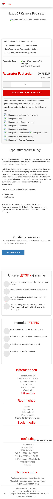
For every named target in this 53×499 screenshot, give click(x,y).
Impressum (28, 409)
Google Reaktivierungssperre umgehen (27, 481)
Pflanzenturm (34, 494)
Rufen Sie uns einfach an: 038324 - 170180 (26, 329)
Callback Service (27, 462)
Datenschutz (27, 412)
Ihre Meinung (13, 252)
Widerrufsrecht (27, 415)
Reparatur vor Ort (27, 376)
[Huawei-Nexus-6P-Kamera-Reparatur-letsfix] (28, 17)
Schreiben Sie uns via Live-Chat (22, 352)
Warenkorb (27, 390)
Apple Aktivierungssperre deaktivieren (27, 478)
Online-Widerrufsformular (27, 418)
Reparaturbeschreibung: (25, 150)
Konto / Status (27, 387)
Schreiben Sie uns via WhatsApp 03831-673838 (28, 337)
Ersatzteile (27, 384)
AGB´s (27, 406)
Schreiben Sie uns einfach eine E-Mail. (25, 344)
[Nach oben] (7, 495)
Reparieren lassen (28, 381)
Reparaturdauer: (10, 61)
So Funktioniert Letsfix (27, 378)
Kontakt (27, 465)
